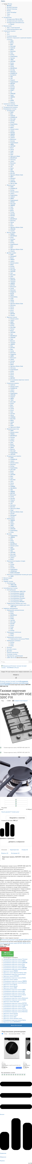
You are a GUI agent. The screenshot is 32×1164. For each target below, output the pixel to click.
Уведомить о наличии (17, 818)
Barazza (12, 278)
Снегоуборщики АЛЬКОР (17, 593)
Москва (10, 4)
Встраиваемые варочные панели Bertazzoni (15, 998)
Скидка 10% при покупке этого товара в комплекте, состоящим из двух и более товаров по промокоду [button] (16, 673)
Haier (11, 53)
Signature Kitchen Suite (16, 175)
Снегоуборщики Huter (16, 600)
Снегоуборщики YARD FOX (17, 591)
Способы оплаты (11, 649)
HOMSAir (12, 417)
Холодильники (7, 17)
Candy (12, 66)
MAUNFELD (13, 68)
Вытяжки (9, 534)
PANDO (12, 234)
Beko (11, 44)
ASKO (11, 41)
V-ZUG (12, 302)
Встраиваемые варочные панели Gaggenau (15, 1005)
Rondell (12, 623)
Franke (12, 126)
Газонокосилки (11, 583)
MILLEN (12, 173)
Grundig (12, 70)
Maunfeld (12, 275)
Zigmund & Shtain (15, 156)
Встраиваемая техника (9, 109)
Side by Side (13, 183)
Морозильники (7, 26)
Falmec (12, 329)
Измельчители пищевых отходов (16, 561)
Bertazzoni (13, 139)
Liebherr (12, 137)
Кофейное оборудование (10, 608)
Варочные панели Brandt (10, 986)
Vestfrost (12, 48)
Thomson (12, 281)
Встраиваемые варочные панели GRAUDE (15, 962)
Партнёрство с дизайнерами (15, 656)
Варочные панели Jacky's (10, 979)
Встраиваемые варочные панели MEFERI (15, 967)
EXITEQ (12, 132)
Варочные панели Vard (9, 1017)
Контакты (9, 647)
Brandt (12, 293)
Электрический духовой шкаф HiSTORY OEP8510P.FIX (15, 943)
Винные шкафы (11, 232)
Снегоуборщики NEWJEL (17, 595)
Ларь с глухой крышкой (13, 27)
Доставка (9, 651)
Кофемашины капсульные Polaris (19, 639)
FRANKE (12, 486)
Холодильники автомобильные (15, 22)
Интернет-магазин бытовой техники (10, 681)
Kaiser (12, 644)
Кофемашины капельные (14, 632)
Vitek (11, 628)
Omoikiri (12, 568)
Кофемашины (11, 518)
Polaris (12, 625)
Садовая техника (8, 581)
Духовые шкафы (11, 253)
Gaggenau (13, 292)
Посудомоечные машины (10, 107)
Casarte (12, 180)
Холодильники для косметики (15, 21)
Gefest (12, 300)
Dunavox (12, 239)
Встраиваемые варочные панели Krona (14, 974)
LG (11, 92)
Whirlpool (12, 178)
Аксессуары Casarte (12, 105)
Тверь (8, 14)
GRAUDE (12, 93)
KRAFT (12, 90)
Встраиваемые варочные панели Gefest (14, 1000)
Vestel (12, 95)
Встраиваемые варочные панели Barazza (15, 983)
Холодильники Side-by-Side (14, 19)
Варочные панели (12, 317)
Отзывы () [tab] (25, 849)
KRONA (12, 136)
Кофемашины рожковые (13, 640)
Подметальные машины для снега (16, 603)
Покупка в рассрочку (12, 652)
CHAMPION (13, 586)
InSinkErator (13, 571)
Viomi (11, 481)
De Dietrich (13, 75)
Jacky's (12, 131)
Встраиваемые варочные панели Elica (14, 964)
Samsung (12, 71)
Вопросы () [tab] (4, 853)
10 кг (8, 32)
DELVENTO (13, 488)
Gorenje (12, 87)
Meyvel (12, 24)
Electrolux (13, 51)
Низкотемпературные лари (14, 29)
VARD (11, 60)
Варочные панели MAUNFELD (11, 1022)
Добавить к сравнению (7, 838)
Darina (12, 307)
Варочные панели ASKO (10, 988)
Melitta (12, 634)
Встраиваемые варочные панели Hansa (14, 995)
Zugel (11, 151)
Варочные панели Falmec (10, 1015)
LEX (11, 78)
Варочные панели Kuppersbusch (12, 996)
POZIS (12, 171)
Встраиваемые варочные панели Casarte (15, 969)
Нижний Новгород (12, 9)
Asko (11, 247)
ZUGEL (12, 85)
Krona (12, 310)
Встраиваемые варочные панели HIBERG (15, 981)
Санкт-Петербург (11, 12)
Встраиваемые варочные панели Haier (14, 993)
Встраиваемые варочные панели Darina (14, 1020)
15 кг (8, 34)
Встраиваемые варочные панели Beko (14, 966)
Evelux (12, 63)
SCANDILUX (13, 73)
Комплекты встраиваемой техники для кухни (19, 574)
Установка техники (12, 654)
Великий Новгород (12, 7)
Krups (11, 627)
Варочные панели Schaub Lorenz (12, 1018)
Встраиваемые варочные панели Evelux (14, 978)
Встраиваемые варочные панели (13, 683)
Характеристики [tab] (14, 849)
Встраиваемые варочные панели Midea (14, 961)
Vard (11, 273)
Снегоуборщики (11, 590)
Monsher (12, 507)
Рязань (9, 10)
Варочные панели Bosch (10, 984)
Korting (12, 54)
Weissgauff (13, 256)
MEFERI (12, 83)
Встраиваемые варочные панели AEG (14, 991)
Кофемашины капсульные (14, 637)
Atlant (11, 153)
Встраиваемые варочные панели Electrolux (15, 1011)
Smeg (11, 237)
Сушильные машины (9, 104)
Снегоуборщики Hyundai (17, 596)
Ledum (12, 161)
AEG (11, 76)
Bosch (12, 43)
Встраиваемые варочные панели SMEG (14, 989)
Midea (12, 49)
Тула (8, 16)
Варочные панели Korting (10, 1013)
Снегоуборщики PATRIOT (17, 601)
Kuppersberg (13, 56)
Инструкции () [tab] (15, 853)
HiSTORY (12, 61)
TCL (11, 98)
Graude (12, 513)
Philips (12, 618)
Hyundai (12, 58)
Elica (11, 346)
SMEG (12, 65)
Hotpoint (12, 80)
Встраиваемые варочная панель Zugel (14, 1006)
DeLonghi (13, 46)
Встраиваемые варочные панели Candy (14, 1008)
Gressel (12, 88)
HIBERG (12, 97)
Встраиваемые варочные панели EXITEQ (15, 1003)
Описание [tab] (4, 849)
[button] (16, 842)
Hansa (12, 149)
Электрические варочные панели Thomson (15, 959)
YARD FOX (13, 584)
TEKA (11, 400)
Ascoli (11, 168)
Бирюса (12, 102)
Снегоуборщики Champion (17, 598)
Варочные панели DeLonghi (11, 1001)
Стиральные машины (9, 31)
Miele (11, 246)
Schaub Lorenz (14, 129)
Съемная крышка (12, 36)
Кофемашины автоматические (15, 610)
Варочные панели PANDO (10, 971)
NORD (12, 100)
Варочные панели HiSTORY (11, 976)
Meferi (12, 566)
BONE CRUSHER (15, 573)
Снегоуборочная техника (10, 588)
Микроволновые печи (13, 429)
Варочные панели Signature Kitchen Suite (14, 972)
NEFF (11, 176)
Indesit (12, 422)
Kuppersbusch (14, 82)
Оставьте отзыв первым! (21, 700)
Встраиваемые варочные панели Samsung (15, 1010)
